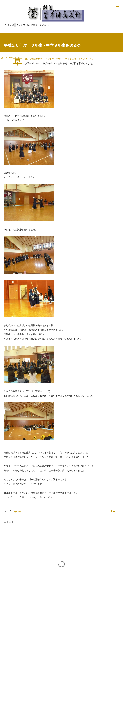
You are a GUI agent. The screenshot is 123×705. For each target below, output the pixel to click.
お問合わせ (45, 25)
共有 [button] (113, 511)
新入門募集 (32, 25)
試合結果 (9, 25)
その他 (17, 511)
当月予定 (20, 25)
